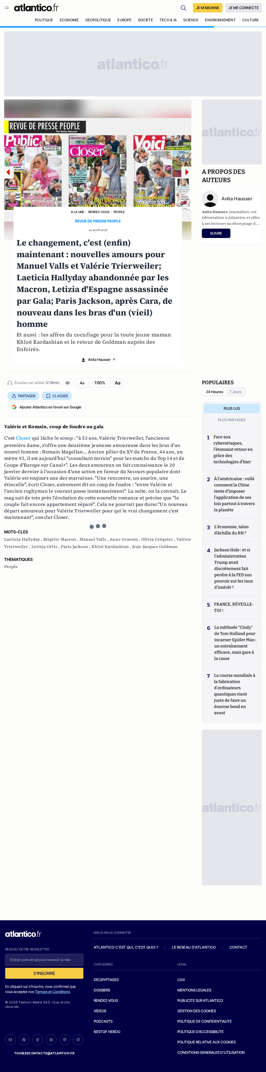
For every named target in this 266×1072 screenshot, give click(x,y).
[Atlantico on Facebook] (37, 1039)
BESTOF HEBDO (107, 1031)
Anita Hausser (99, 359)
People (119, 212)
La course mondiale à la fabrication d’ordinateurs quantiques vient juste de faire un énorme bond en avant (234, 694)
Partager (26, 396)
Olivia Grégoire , (158, 539)
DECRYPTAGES (106, 979)
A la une (77, 212)
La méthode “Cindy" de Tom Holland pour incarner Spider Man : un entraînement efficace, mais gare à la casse (235, 643)
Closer (23, 438)
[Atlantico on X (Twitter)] (24, 1039)
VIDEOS (100, 1011)
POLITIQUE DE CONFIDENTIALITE (204, 1021)
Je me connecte (244, 7)
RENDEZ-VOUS (106, 1000)
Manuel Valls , (94, 539)
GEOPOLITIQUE (98, 20)
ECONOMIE (69, 20)
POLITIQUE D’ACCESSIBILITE (200, 1031)
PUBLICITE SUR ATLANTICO (200, 1000)
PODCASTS (103, 1021)
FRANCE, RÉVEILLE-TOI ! (234, 607)
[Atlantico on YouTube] (78, 1039)
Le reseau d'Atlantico (194, 947)
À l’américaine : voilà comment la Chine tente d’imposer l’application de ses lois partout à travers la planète (234, 494)
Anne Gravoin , (125, 539)
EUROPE (124, 20)
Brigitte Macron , (61, 539)
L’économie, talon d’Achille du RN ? (231, 529)
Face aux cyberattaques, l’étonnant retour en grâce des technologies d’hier (233, 449)
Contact (238, 947)
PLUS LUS (232, 408)
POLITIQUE (44, 20)
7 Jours (235, 391)
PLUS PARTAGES (232, 420)
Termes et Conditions (52, 991)
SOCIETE (145, 20)
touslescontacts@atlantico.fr (44, 1053)
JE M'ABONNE (207, 7)
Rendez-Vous (98, 212)
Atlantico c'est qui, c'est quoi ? (126, 947)
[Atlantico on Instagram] (64, 1039)
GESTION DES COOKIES (196, 1011)
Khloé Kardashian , (111, 547)
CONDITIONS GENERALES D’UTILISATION (211, 1052)
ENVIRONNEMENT (220, 20)
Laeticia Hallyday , (23, 539)
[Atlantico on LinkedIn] (51, 1039)
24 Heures (214, 391)
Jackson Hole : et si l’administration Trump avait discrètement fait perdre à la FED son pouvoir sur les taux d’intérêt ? (233, 568)
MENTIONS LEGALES (194, 990)
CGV (181, 979)
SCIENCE (190, 20)
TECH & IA (168, 20)
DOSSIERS (102, 990)
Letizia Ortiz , (46, 547)
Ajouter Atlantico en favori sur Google (50, 407)
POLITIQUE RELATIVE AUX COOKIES (206, 1042)
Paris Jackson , (76, 547)
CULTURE (250, 20)
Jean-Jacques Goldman (155, 547)
